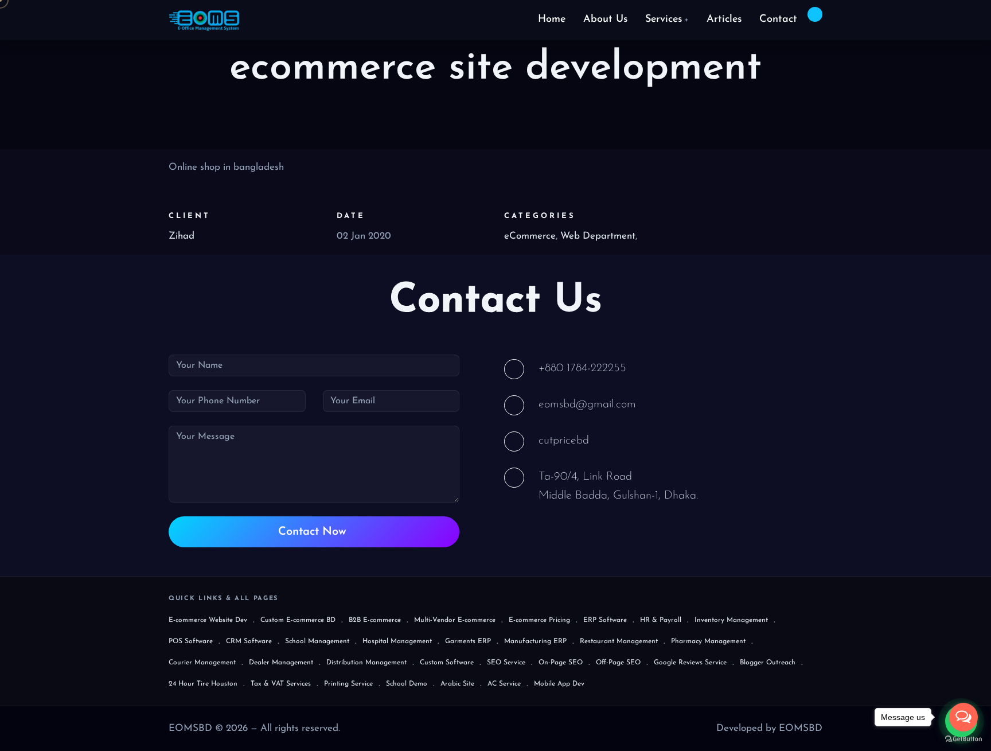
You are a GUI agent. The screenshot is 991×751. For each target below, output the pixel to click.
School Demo (406, 683)
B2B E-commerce (375, 620)
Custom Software (447, 662)
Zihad (181, 236)
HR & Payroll (660, 620)
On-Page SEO (561, 662)
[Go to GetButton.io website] (963, 739)
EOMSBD (800, 728)
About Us (605, 19)
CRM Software (249, 641)
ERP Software (605, 620)
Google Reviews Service (690, 662)
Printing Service (348, 683)
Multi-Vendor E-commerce (455, 620)
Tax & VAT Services (281, 683)
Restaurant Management (619, 641)
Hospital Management (397, 641)
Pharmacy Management (708, 641)
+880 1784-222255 (582, 368)
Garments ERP (468, 641)
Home (551, 19)
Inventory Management (731, 620)
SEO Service (506, 662)
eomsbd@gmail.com (587, 404)
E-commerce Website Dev (208, 620)
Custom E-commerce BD (297, 620)
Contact (778, 19)
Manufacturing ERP (535, 641)
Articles (724, 19)
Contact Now (314, 532)
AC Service (504, 683)
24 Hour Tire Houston (203, 683)
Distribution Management (366, 662)
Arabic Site (457, 683)
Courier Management (202, 662)
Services (667, 19)
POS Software (191, 641)
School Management (317, 641)
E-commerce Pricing (539, 620)
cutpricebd (564, 440)
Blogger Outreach (767, 662)
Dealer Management (281, 662)
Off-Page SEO (618, 662)
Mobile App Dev (559, 683)
